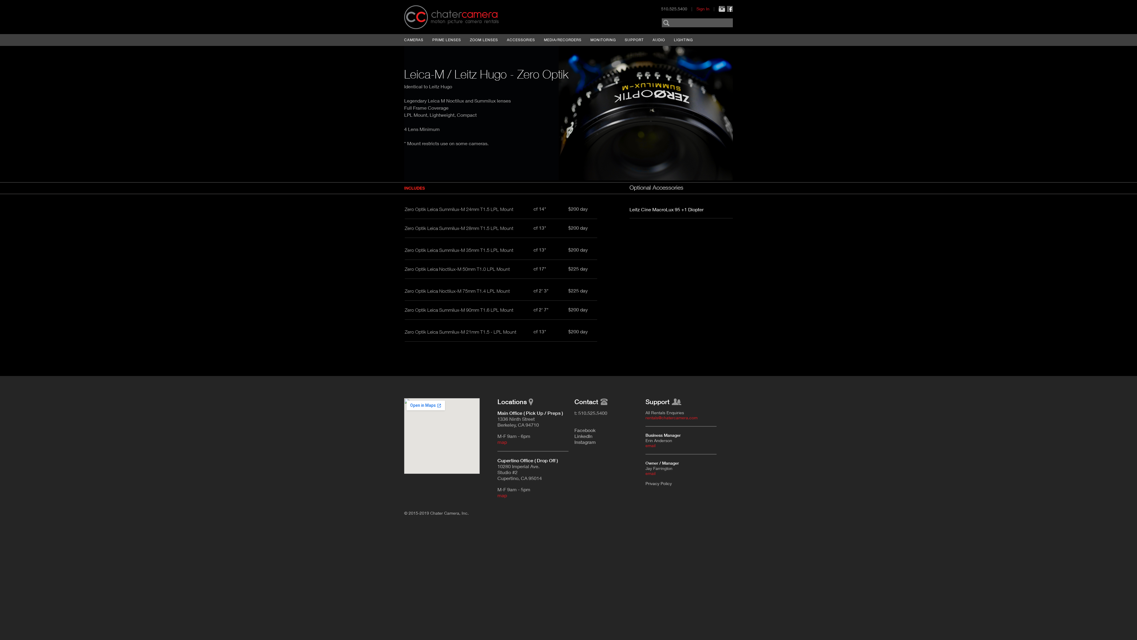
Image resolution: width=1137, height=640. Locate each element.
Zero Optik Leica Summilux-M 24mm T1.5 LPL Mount (459, 209)
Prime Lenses (446, 40)
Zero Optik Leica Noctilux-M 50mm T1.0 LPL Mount (457, 269)
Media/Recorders (563, 40)
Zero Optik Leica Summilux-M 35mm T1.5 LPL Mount (459, 250)
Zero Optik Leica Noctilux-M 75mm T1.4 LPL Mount (457, 291)
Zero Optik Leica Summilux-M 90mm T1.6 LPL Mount (459, 310)
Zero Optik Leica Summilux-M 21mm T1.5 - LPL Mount (460, 332)
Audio (659, 40)
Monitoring (603, 40)
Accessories (521, 40)
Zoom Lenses (484, 40)
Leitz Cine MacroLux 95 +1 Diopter (666, 209)
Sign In (702, 8)
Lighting (683, 40)
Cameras (413, 40)
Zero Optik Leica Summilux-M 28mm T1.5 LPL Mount (459, 228)
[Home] (416, 17)
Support (634, 40)
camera (464, 14)
